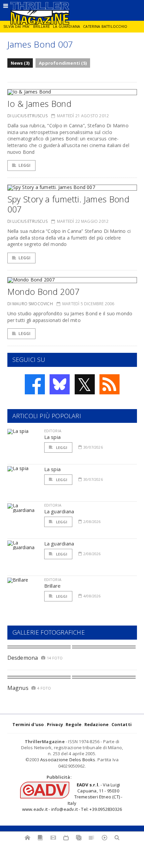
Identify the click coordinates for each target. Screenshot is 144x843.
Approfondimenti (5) (63, 63)
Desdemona (22, 657)
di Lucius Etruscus (27, 116)
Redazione (96, 724)
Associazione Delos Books (67, 760)
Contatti (122, 724)
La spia (52, 437)
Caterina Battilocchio (105, 26)
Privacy (55, 724)
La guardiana (66, 26)
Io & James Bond (39, 103)
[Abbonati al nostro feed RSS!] (109, 384)
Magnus (17, 688)
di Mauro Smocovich (30, 304)
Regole (73, 724)
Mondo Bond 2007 (43, 291)
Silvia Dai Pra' (16, 26)
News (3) (20, 63)
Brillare (41, 26)
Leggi (24, 165)
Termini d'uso (28, 724)
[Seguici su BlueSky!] (59, 384)
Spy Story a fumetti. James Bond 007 (68, 204)
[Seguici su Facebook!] (34, 384)
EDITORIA (52, 431)
